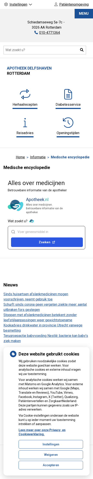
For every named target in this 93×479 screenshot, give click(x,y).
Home (20, 157)
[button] (81, 50)
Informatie (38, 157)
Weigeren (51, 454)
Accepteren (51, 465)
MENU (84, 13)
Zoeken (44, 242)
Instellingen (51, 444)
